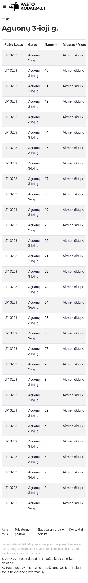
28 (46, 364)
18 (46, 194)
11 (46, 86)
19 (46, 210)
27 (46, 349)
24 (46, 302)
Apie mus (5, 532)
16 (46, 163)
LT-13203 (10, 55)
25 (46, 318)
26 (46, 333)
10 (46, 71)
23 (46, 287)
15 (46, 148)
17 (46, 179)
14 (46, 132)
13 (46, 117)
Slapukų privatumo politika (50, 532)
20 (46, 241)
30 (46, 395)
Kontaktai (76, 529)
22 (46, 272)
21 (46, 256)
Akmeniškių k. (73, 55)
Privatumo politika (22, 532)
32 (46, 410)
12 (46, 101)
